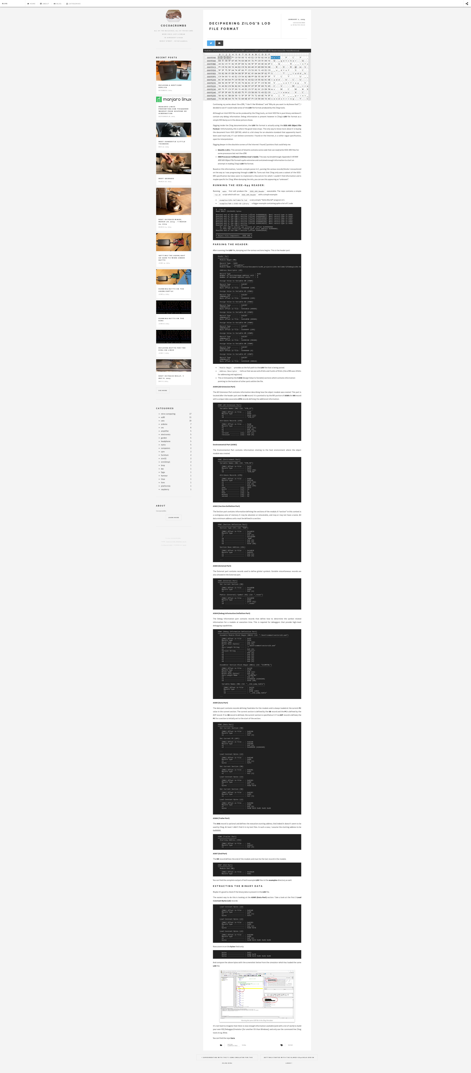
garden (164, 438)
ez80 (163, 417)
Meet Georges (166, 178)
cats (162, 420)
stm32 (163, 458)
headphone (165, 441)
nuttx (163, 444)
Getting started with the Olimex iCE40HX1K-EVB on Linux (289, 1058)
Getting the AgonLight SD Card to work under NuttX (172, 258)
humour (164, 475)
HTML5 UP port (167, 545)
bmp (163, 465)
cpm (163, 451)
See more (162, 390)
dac (162, 468)
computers (165, 448)
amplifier (165, 431)
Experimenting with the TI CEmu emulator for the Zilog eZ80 (228, 1058)
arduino (164, 424)
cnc (162, 427)
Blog (4, 3)
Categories (74, 4)
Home (32, 4)
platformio (165, 486)
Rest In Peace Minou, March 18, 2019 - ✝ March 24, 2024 (173, 222)
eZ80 (244, 1045)
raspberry (165, 489)
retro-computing (168, 414)
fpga (163, 472)
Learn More (173, 517)
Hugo (184, 545)
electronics (165, 434)
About (45, 4)
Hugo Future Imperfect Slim (176, 541)
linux (163, 479)
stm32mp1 (165, 462)
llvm (163, 482)
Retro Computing (232, 1045)
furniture (165, 455)
